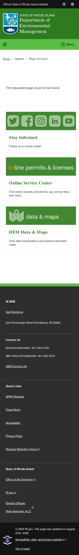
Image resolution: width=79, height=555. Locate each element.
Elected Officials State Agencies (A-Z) (18, 507)
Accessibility (13, 423)
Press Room (13, 410)
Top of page (22, 548)
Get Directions (14, 312)
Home (6, 58)
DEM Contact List (16, 366)
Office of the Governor (19, 479)
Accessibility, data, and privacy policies (38, 539)
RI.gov (10, 492)
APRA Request (15, 396)
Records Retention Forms (21, 449)
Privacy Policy (14, 436)
